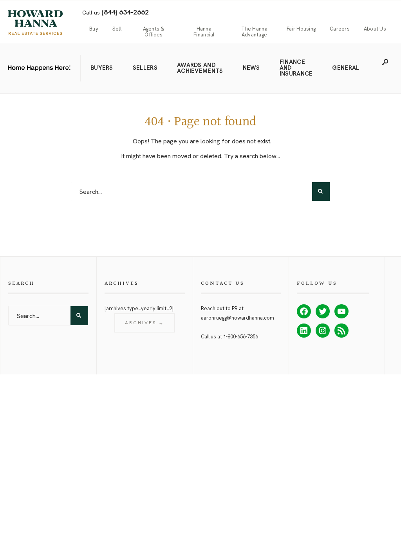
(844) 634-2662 (125, 12)
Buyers (101, 68)
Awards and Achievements (200, 68)
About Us (375, 29)
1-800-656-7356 (240, 336)
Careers (340, 29)
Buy (93, 29)
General (345, 68)
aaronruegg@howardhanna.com (237, 317)
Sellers (145, 68)
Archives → (144, 323)
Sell (116, 29)
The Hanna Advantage (254, 32)
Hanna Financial (203, 32)
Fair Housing (301, 29)
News (251, 68)
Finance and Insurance (296, 68)
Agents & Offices (153, 32)
